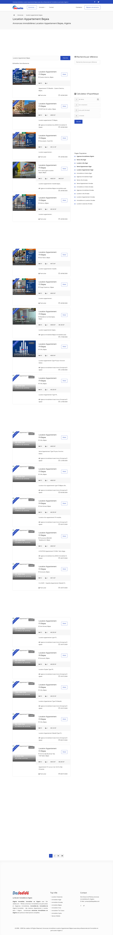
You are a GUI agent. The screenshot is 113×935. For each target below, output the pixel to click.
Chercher (65, 58)
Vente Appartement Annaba (85, 183)
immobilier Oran (56, 908)
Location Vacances (57, 897)
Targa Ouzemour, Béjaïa (47, 287)
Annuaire (41, 7)
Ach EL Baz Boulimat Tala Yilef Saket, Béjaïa (47, 755)
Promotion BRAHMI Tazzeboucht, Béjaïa (45, 539)
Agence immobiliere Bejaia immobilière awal (53, 188)
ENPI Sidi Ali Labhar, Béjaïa (48, 109)
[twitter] (98, 2)
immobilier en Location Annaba (86, 200)
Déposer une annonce (92, 7)
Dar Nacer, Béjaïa (45, 257)
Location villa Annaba (83, 193)
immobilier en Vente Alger (84, 173)
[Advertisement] (56, 42)
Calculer (78, 121)
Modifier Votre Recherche (21, 63)
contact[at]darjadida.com (92, 901)
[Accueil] (14, 15)
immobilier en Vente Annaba (85, 187)
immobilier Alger (56, 899)
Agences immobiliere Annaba (85, 190)
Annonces (31, 7)
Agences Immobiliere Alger (84, 176)
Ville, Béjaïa (43, 349)
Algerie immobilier (18, 901)
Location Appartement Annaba (86, 197)
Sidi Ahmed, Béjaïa (45, 506)
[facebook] (95, 2)
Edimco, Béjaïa (44, 203)
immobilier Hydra (57, 913)
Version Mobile (56, 916)
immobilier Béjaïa (57, 905)
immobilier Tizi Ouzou (58, 910)
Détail (64, 74)
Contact (51, 7)
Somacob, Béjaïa (45, 572)
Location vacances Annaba (84, 204)
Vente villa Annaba (82, 180)
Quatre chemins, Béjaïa (46, 77)
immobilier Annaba (57, 902)
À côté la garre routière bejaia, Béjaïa (46, 171)
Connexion (79, 7)
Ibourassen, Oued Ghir (46, 141)
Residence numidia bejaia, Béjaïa (47, 318)
